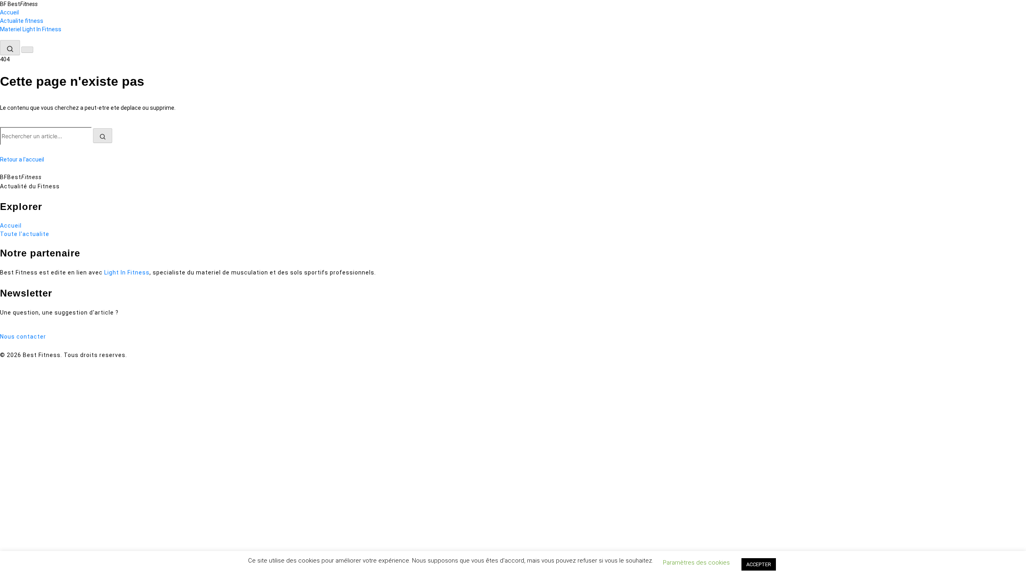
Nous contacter (23, 336)
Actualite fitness (21, 21)
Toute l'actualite (24, 234)
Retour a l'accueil (22, 159)
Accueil (9, 12)
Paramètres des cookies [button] (696, 562)
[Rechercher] (10, 47)
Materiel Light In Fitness (30, 29)
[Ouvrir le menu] (27, 49)
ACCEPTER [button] (758, 564)
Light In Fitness (126, 272)
